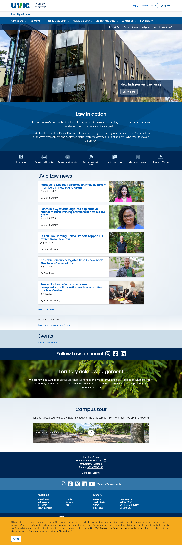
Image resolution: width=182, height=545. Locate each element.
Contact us (128, 20)
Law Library (146, 20)
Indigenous (98, 507)
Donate (68, 504)
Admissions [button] (17, 20)
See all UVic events (48, 342)
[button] (154, 5)
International (126, 499)
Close (16, 538)
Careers (69, 502)
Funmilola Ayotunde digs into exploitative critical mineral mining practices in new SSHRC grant (73, 212)
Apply (135, 5)
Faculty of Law (20, 14)
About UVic (43, 499)
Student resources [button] (105, 20)
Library (144, 5)
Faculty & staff (165, 27)
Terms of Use (106, 528)
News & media (45, 507)
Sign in (166, 5)
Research (42, 504)
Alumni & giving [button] (81, 20)
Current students (131, 27)
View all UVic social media (109, 484)
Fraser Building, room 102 (89, 460)
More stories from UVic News (54, 325)
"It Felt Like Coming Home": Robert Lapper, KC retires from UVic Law (72, 237)
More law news (46, 309)
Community (125, 507)
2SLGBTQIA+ (126, 502)
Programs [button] (35, 20)
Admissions (43, 502)
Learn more (129, 91)
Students (97, 499)
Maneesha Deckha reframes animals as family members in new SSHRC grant (73, 186)
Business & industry (129, 504)
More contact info (91, 472)
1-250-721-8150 (95, 467)
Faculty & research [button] (56, 20)
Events (68, 499)
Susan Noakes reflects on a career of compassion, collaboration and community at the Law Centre (72, 287)
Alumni (96, 504)
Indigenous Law (149, 27)
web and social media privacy (130, 528)
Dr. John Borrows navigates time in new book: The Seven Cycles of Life (72, 261)
